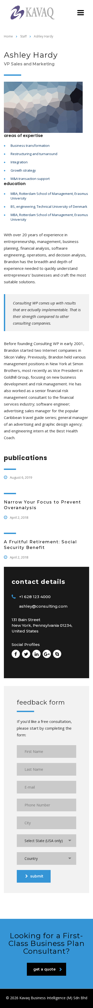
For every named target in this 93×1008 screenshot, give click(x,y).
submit (36, 876)
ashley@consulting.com (43, 606)
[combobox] (46, 840)
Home (8, 36)
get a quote (44, 969)
